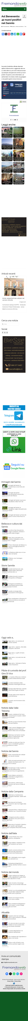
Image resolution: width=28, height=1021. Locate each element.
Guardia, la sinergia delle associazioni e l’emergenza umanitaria (12, 592)
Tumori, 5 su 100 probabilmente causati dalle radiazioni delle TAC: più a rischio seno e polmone (14, 892)
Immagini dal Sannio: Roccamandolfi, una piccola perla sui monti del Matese (13, 494)
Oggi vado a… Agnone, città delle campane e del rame (17, 647)
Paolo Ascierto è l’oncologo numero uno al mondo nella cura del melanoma (14, 884)
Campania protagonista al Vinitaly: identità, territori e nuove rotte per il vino (14, 865)
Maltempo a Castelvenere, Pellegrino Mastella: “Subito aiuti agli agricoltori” (14, 796)
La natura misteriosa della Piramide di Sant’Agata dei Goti (16, 683)
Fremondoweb (6, 26)
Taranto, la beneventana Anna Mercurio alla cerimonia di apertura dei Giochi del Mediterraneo (13, 851)
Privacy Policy (10, 981)
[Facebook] (11, 120)
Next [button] (25, 296)
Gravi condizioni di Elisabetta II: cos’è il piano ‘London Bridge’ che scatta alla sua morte (13, 905)
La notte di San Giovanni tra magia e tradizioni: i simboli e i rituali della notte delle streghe (13, 531)
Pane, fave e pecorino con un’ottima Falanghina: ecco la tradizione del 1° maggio (13, 539)
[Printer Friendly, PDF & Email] (23, 101)
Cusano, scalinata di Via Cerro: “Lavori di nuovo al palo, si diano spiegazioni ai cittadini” (14, 716)
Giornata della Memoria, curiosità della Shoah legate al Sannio (17, 689)
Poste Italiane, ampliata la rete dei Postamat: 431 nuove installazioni (13, 844)
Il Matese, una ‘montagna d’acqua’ (15, 559)
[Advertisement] (14, 51)
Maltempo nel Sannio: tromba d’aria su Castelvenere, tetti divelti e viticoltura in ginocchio (13, 736)
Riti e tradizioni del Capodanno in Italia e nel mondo (17, 937)
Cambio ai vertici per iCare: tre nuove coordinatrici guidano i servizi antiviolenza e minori (13, 744)
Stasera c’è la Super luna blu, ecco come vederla (16, 898)
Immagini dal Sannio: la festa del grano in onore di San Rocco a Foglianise (14, 516)
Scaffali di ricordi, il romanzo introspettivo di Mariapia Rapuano (13, 578)
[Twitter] (13, 120)
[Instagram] (17, 120)
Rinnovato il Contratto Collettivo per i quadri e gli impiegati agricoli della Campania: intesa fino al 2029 (14, 826)
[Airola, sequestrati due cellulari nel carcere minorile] (14, 286)
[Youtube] (15, 120)
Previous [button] (2, 296)
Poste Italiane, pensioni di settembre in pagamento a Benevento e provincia (12, 777)
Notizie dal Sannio (19, 26)
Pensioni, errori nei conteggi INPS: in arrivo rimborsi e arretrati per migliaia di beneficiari (14, 917)
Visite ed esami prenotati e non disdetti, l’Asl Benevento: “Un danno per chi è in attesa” (14, 762)
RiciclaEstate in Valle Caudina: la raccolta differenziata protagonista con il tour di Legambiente (14, 769)
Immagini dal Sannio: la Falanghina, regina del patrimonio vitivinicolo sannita (14, 509)
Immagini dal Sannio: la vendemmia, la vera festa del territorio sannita (13, 487)
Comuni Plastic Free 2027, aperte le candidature (15, 837)
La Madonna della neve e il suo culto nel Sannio (17, 553)
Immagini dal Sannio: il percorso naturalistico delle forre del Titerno (14, 501)
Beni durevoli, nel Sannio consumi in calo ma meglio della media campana (14, 804)
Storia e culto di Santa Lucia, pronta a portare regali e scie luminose (13, 944)
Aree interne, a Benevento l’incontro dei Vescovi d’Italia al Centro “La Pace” (13, 784)
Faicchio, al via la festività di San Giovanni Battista (17, 722)
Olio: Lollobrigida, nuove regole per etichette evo (16, 858)
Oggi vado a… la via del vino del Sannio (16, 658)
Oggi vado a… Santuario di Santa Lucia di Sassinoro (17, 664)
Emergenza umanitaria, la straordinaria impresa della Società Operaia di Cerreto (12, 585)
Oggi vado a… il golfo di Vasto (16, 653)
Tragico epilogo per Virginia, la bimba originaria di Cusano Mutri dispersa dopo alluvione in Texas (14, 877)
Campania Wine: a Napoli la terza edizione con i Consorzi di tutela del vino (14, 811)
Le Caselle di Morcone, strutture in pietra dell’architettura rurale (17, 677)
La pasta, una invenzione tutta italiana (16, 701)
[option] (14, 295)
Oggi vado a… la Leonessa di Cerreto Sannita (16, 641)
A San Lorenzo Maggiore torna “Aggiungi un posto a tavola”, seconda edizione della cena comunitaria (13, 729)
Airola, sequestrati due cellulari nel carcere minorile (16, 755)
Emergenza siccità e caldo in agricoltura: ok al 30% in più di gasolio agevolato (13, 818)
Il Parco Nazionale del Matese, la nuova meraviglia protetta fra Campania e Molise (14, 546)
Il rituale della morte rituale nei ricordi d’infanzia (16, 695)
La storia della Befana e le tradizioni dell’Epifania (15, 931)
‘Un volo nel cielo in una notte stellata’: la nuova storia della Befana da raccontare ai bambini (13, 925)
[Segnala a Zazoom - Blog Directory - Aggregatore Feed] (14, 983)
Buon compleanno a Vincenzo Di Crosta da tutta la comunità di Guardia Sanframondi (14, 600)
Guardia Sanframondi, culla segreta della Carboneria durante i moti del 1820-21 (12, 570)
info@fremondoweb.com (10, 962)
